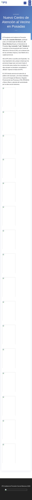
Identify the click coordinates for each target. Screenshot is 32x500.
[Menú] (25, 3)
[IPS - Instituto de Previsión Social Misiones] (9, 3)
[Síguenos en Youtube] (20, 494)
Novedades (16, 14)
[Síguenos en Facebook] (12, 494)
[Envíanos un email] (17, 494)
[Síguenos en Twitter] (15, 494)
